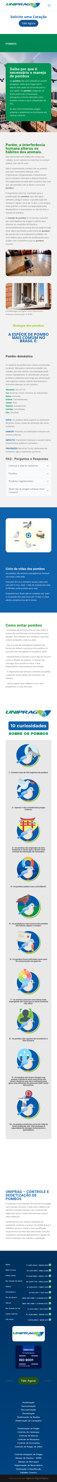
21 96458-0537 (42, 1298)
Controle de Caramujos (28, 1432)
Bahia (8, 1264)
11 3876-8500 (33, 1320)
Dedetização (28, 1402)
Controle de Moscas (28, 1435)
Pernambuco (11, 1292)
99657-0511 (44, 1287)
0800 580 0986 (28, 1298)
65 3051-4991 (32, 1271)
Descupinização (28, 1409)
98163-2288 (44, 1271)
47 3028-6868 (31, 1314)
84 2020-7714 (31, 1281)
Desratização (28, 1413)
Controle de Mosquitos (28, 1439)
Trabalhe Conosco (28, 1472)
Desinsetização (28, 1406)
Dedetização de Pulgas (28, 1428)
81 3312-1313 (33, 1292)
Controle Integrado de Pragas (28, 1454)
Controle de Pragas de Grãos (28, 1446)
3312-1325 (44, 1292)
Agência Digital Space (37, 1478)
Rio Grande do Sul (13, 1308)
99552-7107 (44, 1276)
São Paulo (10, 1319)
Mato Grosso (11, 1270)
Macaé (8, 1303)
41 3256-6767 (32, 1287)
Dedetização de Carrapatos (28, 1420)
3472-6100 (44, 1309)
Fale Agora (28, 23)
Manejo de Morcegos (28, 1461)
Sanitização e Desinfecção (28, 1469)
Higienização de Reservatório (29, 1465)
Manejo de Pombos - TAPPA (28, 1458)
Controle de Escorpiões (28, 1443)
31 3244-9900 (31, 1276)
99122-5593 (44, 1281)
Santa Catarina (11, 1314)
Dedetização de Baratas (28, 1417)
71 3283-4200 (31, 1265)
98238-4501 (44, 1265)
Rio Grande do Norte (14, 1281)
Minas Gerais (11, 1275)
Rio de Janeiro (11, 1297)
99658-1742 (44, 1314)
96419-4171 (44, 1320)
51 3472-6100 (32, 1309)
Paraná (8, 1286)
